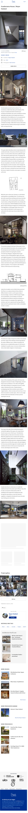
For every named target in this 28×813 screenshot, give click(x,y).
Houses (3, 55)
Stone (8, 626)
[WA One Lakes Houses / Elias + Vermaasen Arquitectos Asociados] (6, 639)
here (16, 52)
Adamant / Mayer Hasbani (16, 709)
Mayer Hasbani (11, 57)
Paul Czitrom (12, 62)
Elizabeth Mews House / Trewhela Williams (17, 646)
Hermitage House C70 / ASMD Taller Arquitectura (17, 747)
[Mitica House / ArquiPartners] (5, 685)
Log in (24, 1)
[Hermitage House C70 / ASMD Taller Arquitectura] (5, 749)
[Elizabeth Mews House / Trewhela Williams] (6, 648)
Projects (19, 626)
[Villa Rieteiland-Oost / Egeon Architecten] (5, 675)
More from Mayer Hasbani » (20, 717)
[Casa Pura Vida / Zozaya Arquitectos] (5, 730)
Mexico (7, 55)
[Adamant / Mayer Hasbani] (5, 712)
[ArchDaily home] (13, 2)
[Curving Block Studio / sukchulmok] (6, 658)
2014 (7, 60)
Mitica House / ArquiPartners (17, 682)
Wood (3, 626)
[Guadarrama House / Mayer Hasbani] (9, 579)
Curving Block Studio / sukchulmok (17, 655)
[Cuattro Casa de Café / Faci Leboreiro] (5, 740)
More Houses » (23, 699)
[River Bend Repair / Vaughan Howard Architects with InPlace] (5, 694)
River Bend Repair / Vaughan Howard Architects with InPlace (17, 692)
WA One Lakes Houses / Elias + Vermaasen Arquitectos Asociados (17, 637)
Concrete (13, 626)
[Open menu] (2, 1)
